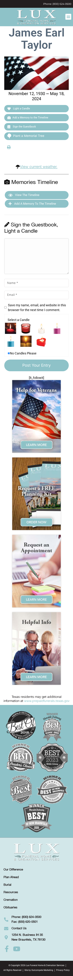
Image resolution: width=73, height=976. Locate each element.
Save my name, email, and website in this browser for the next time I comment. (37, 307)
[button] (68, 17)
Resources (11, 892)
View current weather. (38, 167)
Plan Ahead (11, 877)
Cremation (11, 899)
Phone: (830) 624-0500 (57, 3)
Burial (7, 884)
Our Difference (13, 869)
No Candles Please (23, 353)
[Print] (8, 147)
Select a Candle (19, 320)
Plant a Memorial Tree (28, 136)
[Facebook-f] (7, 949)
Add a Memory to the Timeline (30, 117)
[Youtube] (16, 949)
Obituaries (10, 907)
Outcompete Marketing (42, 970)
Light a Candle (21, 108)
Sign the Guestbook (24, 126)
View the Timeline (26, 195)
